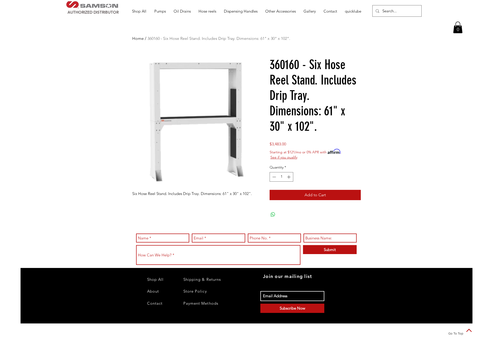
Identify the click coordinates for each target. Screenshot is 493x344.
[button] (160, 11)
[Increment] (289, 176)
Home (138, 38)
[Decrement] (273, 176)
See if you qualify (283, 157)
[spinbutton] (281, 176)
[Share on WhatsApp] (273, 214)
